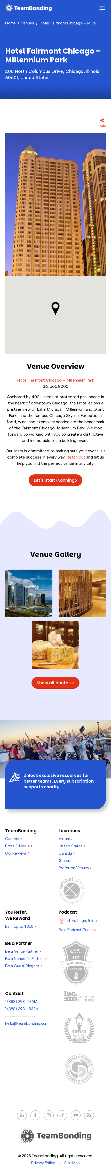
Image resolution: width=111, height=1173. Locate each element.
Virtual (65, 838)
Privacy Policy (43, 1163)
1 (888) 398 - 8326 (21, 1009)
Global (66, 860)
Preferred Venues (75, 868)
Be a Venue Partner (23, 951)
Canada (67, 853)
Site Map (72, 1163)
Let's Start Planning (54, 480)
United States (72, 846)
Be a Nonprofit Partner (26, 958)
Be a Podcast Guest (77, 929)
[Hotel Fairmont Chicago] (28, 593)
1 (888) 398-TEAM (21, 1001)
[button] (55, 308)
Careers (13, 838)
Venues (27, 23)
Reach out (75, 457)
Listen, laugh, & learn (82, 920)
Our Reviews (17, 853)
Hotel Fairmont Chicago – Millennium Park (55, 380)
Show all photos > (55, 683)
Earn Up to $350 (20, 926)
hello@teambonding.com (27, 1023)
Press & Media (18, 846)
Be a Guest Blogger (23, 966)
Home (10, 23)
